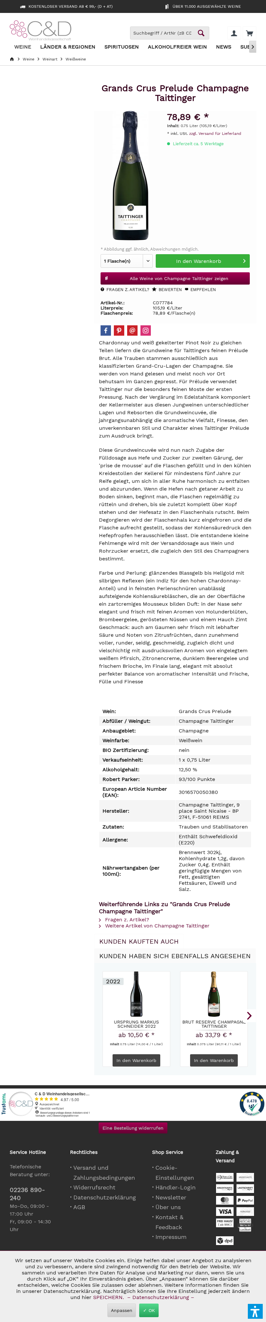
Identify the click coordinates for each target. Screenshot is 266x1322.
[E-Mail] (132, 330)
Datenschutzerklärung (104, 1197)
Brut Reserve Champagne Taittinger (214, 1024)
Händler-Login (175, 1187)
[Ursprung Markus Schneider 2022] (136, 994)
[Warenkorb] (249, 33)
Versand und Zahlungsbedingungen (104, 1172)
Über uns (168, 1207)
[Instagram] (145, 330)
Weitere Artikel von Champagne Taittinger (156, 926)
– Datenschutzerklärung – (161, 1297)
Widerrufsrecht (94, 1187)
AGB (79, 1207)
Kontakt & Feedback (169, 1222)
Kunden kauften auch (139, 941)
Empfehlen (202, 289)
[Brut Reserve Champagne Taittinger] (214, 994)
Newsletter (170, 1197)
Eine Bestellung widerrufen (133, 1128)
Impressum (171, 1236)
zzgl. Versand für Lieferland (215, 133)
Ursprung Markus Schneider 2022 (136, 1024)
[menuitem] (249, 33)
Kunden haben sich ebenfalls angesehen (175, 956)
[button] (255, 1311)
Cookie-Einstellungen (174, 1172)
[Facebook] (106, 330)
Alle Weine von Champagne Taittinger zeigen (179, 278)
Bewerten (169, 289)
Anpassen (121, 1310)
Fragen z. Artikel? (127, 289)
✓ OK (149, 1310)
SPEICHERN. (109, 1297)
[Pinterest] (119, 330)
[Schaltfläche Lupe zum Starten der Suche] (201, 33)
